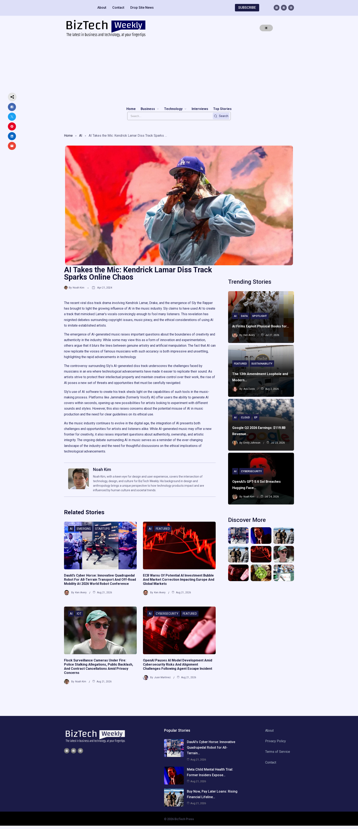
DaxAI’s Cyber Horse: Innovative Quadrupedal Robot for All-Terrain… (211, 747)
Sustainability (261, 363)
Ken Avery (81, 592)
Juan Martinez (162, 677)
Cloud (245, 417)
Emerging (84, 528)
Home (68, 136)
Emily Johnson (251, 442)
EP (256, 417)
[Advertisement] (179, 72)
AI (80, 136)
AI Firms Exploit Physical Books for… (260, 326)
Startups (102, 528)
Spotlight (259, 315)
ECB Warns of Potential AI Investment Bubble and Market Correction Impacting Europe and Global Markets (178, 579)
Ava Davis (249, 388)
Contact (118, 8)
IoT (79, 613)
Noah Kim (78, 287)
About (101, 8)
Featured (163, 528)
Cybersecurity (167, 613)
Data (244, 315)
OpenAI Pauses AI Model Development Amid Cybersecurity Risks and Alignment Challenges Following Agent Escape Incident (177, 664)
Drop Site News (142, 8)
